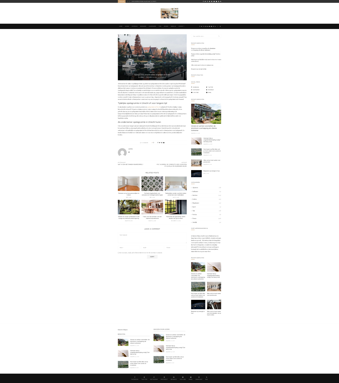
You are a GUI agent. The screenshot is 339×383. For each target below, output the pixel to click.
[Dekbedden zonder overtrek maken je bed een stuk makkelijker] (176, 183)
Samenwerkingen (122, 330)
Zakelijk (173, 26)
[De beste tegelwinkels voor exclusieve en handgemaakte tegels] (152, 183)
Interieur (135, 26)
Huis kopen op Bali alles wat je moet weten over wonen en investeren (212, 150)
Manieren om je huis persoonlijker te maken (128, 194)
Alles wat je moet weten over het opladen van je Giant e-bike (214, 313)
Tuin (160, 26)
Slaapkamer (152, 26)
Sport (206, 207)
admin (142, 77)
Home (120, 26)
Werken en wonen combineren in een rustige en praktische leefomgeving (128, 217)
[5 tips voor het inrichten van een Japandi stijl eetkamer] (152, 207)
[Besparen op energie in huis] (196, 173)
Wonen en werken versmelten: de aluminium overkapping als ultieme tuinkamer (203, 49)
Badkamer (143, 26)
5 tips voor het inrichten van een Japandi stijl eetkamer (152, 217)
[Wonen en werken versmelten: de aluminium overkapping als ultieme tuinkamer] (206, 114)
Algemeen (206, 187)
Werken (206, 214)
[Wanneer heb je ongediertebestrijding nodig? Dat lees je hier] (196, 140)
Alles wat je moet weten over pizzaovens (146, 1)
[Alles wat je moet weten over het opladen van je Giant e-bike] (214, 304)
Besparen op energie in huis (198, 69)
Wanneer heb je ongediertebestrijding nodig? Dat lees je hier (211, 139)
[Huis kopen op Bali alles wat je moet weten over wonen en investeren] (196, 151)
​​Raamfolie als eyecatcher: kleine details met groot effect (175, 217)
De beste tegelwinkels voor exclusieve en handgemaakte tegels (152, 194)
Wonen (127, 26)
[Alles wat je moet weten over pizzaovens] (196, 162)
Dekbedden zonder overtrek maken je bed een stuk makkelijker (175, 194)
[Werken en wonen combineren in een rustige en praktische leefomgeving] (129, 207)
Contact (181, 26)
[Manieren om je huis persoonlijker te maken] (129, 183)
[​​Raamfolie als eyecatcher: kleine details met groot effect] (176, 207)
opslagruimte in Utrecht (153, 107)
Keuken (166, 26)
